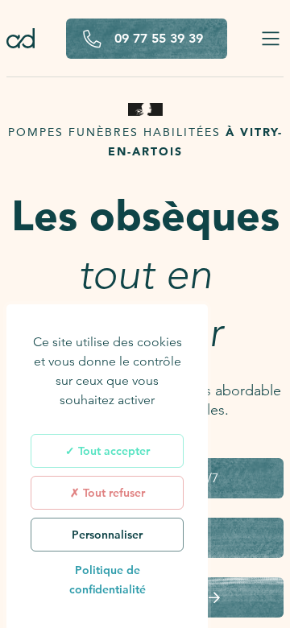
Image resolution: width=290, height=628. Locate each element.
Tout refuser (112, 492)
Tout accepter (112, 451)
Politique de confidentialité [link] (107, 580)
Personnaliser (107, 534)
